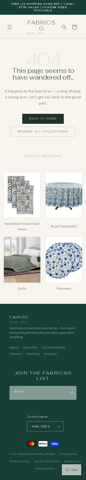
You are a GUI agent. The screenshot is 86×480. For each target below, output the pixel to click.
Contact (16, 354)
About (14, 347)
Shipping (33, 354)
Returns (50, 354)
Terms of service (19, 461)
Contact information (47, 461)
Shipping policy (45, 468)
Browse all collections (43, 131)
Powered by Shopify (43, 453)
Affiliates (30, 347)
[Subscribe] (71, 393)
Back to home (43, 118)
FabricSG (24, 453)
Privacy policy (68, 453)
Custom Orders (53, 347)
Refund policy (72, 461)
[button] (9, 27)
